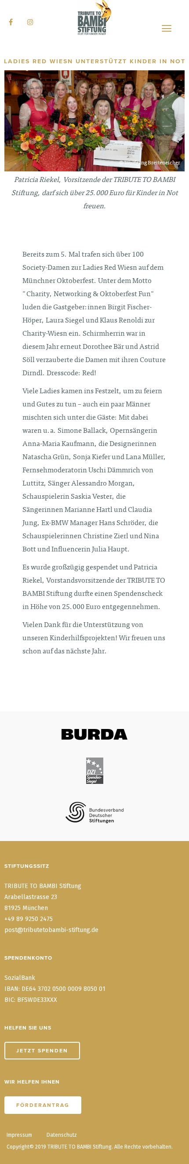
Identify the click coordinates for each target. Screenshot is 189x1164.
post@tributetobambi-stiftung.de (51, 930)
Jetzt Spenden (42, 1051)
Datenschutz (62, 1135)
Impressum (19, 1135)
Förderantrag (42, 1105)
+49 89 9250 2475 (28, 919)
